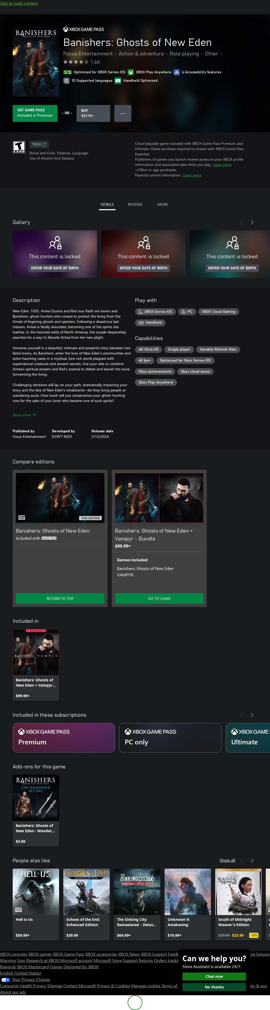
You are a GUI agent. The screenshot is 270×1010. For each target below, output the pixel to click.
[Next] (252, 222)
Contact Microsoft (79, 985)
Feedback (176, 954)
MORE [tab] (163, 204)
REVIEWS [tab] (135, 204)
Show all (227, 860)
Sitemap (54, 985)
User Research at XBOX (38, 960)
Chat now (214, 976)
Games (56, 966)
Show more (22, 414)
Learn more (222, 164)
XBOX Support (154, 954)
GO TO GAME (159, 598)
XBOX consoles (13, 954)
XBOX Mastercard (33, 966)
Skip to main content (19, 3)
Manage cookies (146, 985)
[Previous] (241, 222)
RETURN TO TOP (60, 598)
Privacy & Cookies (113, 985)
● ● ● (123, 113)
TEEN (36, 144)
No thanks (214, 986)
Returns (146, 960)
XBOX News (129, 954)
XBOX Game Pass (68, 954)
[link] (36, 665)
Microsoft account (76, 960)
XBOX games (40, 954)
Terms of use (173, 985)
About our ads (13, 992)
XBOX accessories (101, 954)
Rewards (8, 966)
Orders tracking (168, 960)
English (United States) (20, 973)
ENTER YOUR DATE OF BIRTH (55, 268)
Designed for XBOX (81, 966)
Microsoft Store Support (116, 960)
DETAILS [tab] (107, 204)
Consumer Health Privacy (23, 985)
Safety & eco (255, 985)
